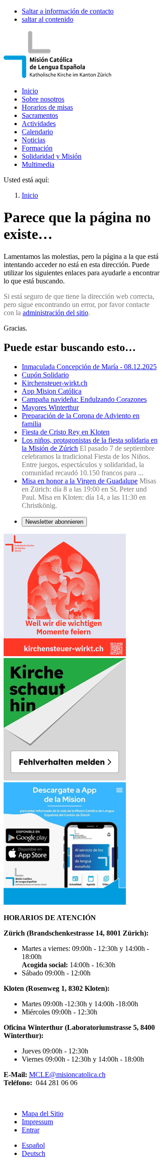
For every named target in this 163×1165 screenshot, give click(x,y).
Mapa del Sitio (42, 1113)
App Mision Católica (52, 391)
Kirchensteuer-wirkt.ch (54, 383)
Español (33, 1145)
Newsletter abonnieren (54, 521)
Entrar (30, 1130)
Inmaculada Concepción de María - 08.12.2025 (89, 366)
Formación (37, 148)
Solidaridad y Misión (52, 156)
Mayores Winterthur (50, 407)
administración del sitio (55, 313)
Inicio (30, 91)
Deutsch (33, 1153)
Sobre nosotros (43, 99)
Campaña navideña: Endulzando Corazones (84, 399)
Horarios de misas (47, 107)
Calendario (37, 132)
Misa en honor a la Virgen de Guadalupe (80, 481)
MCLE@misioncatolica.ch (67, 1074)
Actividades (39, 123)
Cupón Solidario (45, 375)
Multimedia (38, 164)
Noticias (33, 140)
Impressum (37, 1122)
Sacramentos (40, 115)
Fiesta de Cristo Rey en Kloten (66, 432)
